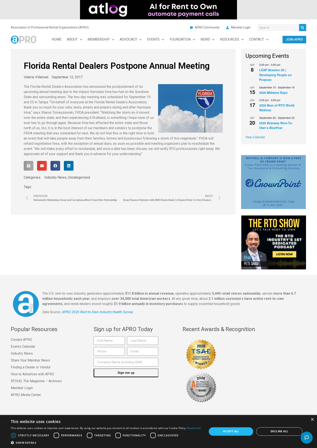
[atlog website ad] (158, 9)
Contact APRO (21, 340)
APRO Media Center (26, 395)
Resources (229, 39)
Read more (194, 428)
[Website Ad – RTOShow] (273, 242)
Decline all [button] (279, 431)
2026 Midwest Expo (273, 92)
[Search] (302, 27)
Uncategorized (79, 177)
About (72, 39)
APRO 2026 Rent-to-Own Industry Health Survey (97, 312)
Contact (256, 39)
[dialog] (158, 431)
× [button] (312, 419)
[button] (28, 166)
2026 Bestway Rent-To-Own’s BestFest (276, 125)
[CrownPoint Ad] (273, 181)
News (205, 39)
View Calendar (255, 137)
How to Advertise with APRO (32, 374)
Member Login (22, 388)
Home (56, 39)
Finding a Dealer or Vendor (31, 367)
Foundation (180, 39)
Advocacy (128, 39)
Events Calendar (23, 346)
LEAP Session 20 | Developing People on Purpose (275, 75)
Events (153, 39)
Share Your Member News (30, 360)
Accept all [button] (231, 431)
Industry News (55, 177)
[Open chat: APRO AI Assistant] (307, 438)
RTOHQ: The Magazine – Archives (36, 381)
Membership (99, 39)
